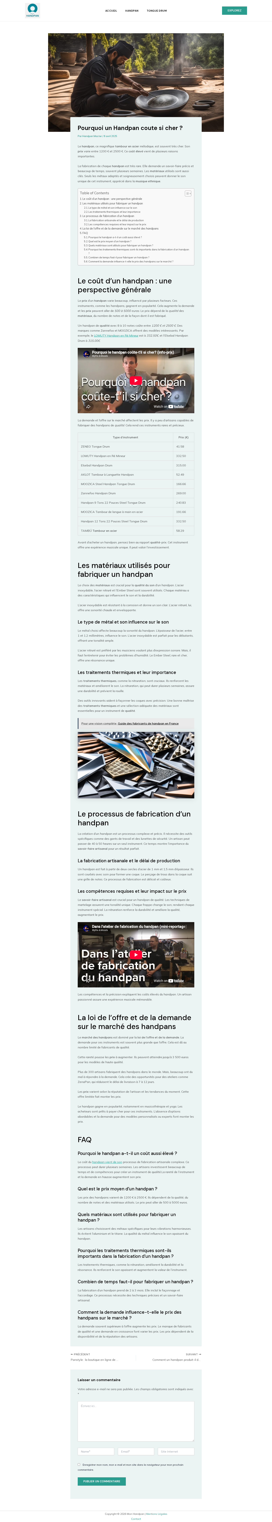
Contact (136, 1519)
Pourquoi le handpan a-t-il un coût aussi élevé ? (115, 237)
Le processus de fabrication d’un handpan (108, 216)
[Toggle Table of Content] (186, 193)
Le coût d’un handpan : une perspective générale (112, 199)
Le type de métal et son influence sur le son (112, 207)
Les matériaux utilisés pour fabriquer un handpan (113, 203)
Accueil (111, 10)
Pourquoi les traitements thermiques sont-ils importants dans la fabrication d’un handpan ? (138, 251)
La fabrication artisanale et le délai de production (116, 220)
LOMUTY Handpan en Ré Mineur (116, 335)
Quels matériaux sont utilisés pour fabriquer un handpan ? (120, 245)
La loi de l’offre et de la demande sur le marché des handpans (121, 228)
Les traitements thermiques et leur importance (114, 211)
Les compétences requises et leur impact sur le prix (117, 224)
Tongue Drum (157, 10)
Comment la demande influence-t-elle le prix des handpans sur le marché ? (130, 261)
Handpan (132, 10)
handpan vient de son (107, 1162)
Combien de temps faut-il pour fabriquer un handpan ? (118, 257)
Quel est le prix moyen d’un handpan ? (109, 241)
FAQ (85, 233)
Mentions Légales (156, 1514)
